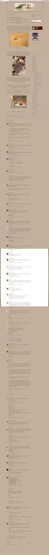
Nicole (10, 500)
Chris (9, 244)
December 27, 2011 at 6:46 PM (15, 269)
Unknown (10, 265)
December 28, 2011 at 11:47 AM (15, 417)
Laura (10, 505)
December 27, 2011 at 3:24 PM (15, 199)
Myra (9, 279)
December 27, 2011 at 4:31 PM (15, 241)
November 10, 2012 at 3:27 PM (15, 538)
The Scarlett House (11, 343)
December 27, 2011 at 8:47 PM (15, 298)
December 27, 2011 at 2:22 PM (15, 172)
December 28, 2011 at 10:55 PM (15, 442)
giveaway (17, 116)
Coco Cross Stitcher (12, 515)
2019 (34, 57)
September (35, 93)
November (35, 90)
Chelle (10, 359)
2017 (34, 60)
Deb (9, 427)
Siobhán (10, 202)
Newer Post (8, 542)
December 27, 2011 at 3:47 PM (15, 224)
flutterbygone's (11, 461)
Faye (33, 115)
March (35, 102)
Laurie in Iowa (11, 169)
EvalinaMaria (11, 192)
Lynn (9, 350)
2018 (34, 59)
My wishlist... (20, 13)
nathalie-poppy (11, 404)
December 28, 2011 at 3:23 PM (15, 432)
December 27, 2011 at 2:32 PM (15, 180)
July (34, 96)
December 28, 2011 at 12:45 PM (15, 424)
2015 (34, 64)
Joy (9, 301)
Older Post (29, 542)
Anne (9, 468)
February (35, 104)
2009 (34, 109)
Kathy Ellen (10, 522)
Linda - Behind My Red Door (13, 454)
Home (8, 13)
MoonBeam (10, 122)
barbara (10, 287)
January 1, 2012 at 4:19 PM (14, 532)
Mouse (10, 175)
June (35, 97)
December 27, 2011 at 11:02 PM (15, 306)
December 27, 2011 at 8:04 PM (15, 290)
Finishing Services (13, 13)
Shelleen (10, 252)
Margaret (10, 143)
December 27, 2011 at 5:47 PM (15, 255)
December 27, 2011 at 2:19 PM (15, 166)
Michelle (10, 321)
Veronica (10, 309)
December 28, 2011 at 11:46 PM (15, 451)
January (35, 105)
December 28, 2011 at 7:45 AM (15, 340)
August (35, 94)
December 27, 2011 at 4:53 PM (15, 249)
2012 (34, 68)
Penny (10, 396)
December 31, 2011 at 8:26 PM (15, 503)
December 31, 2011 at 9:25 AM (15, 485)
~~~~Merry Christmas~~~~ (38, 75)
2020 (34, 56)
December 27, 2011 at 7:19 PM (15, 276)
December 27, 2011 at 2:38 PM (15, 190)
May (35, 99)
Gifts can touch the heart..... (38, 79)
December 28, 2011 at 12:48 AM (15, 318)
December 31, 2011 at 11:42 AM (15, 497)
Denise (10, 183)
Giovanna (10, 337)
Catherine (10, 258)
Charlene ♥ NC (11, 420)
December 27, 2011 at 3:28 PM (15, 217)
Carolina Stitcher (24, 6)
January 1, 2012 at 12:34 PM (15, 519)
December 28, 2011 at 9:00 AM (15, 347)
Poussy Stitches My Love (12, 157)
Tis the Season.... (36, 81)
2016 (34, 62)
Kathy (9, 444)
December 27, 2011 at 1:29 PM (15, 148)
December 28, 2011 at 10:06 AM (15, 394)
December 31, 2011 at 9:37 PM (15, 512)
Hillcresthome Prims (12, 209)
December (35, 71)
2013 (34, 67)
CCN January (12, 116)
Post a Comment (9, 540)
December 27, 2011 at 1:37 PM (15, 154)
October (35, 91)
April (35, 100)
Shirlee (10, 226)
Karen (10, 236)
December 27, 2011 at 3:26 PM (15, 206)
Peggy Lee (10, 292)
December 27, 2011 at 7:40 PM (15, 284)
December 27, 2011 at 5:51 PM (15, 262)
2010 (34, 107)
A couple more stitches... (37, 88)
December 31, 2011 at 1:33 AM (15, 473)
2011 (34, 70)
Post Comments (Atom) (14, 544)
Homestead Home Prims (23, 116)
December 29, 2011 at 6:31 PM (15, 465)
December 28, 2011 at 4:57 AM (15, 334)
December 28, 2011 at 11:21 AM (15, 402)
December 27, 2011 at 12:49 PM (15, 141)
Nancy (10, 150)
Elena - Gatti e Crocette (12, 326)
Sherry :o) (10, 272)
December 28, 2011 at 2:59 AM (15, 324)
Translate (39, 22)
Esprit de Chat (11, 535)
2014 (34, 65)
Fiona (9, 219)
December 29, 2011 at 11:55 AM (15, 458)
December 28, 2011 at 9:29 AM (15, 356)
